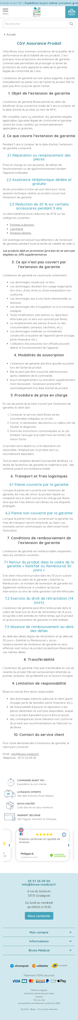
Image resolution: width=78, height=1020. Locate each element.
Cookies (39, 996)
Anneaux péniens (20, 233)
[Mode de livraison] (39, 965)
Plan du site (39, 1000)
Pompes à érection (22, 224)
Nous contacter (39, 916)
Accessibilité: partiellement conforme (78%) (39, 1003)
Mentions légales (39, 990)
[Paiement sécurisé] (39, 981)
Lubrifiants (16, 229)
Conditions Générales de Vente (39, 993)
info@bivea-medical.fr (25, 754)
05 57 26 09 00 (39, 881)
